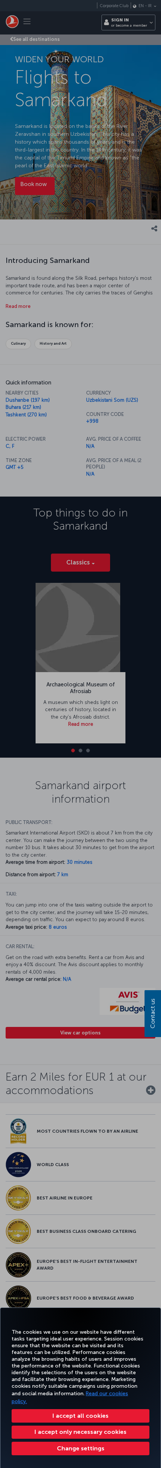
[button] (80, 1448)
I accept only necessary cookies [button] (80, 1431)
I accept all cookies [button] (80, 1415)
